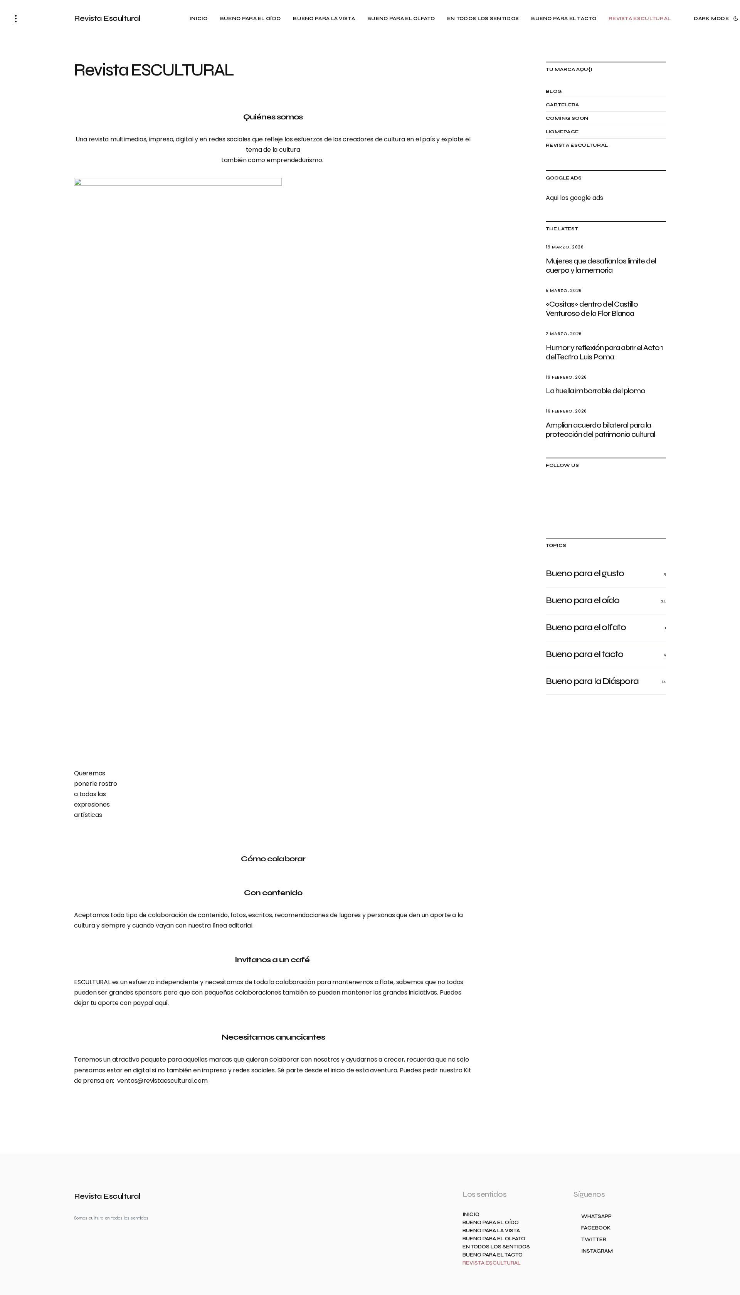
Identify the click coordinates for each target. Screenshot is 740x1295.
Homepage (562, 131)
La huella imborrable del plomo (595, 391)
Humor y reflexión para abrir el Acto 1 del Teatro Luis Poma (604, 352)
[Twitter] (606, 491)
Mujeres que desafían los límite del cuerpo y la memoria (601, 265)
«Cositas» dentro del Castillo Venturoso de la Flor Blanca (592, 308)
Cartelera (562, 104)
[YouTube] (654, 491)
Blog (554, 91)
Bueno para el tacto (492, 1255)
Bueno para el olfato (493, 1238)
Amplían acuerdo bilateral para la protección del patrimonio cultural (600, 429)
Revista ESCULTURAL (577, 145)
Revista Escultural (107, 18)
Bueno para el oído (490, 1222)
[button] (15, 18)
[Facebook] (581, 491)
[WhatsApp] (557, 491)
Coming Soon (567, 118)
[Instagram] (630, 491)
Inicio (470, 1214)
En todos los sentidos (496, 1247)
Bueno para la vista (491, 1230)
